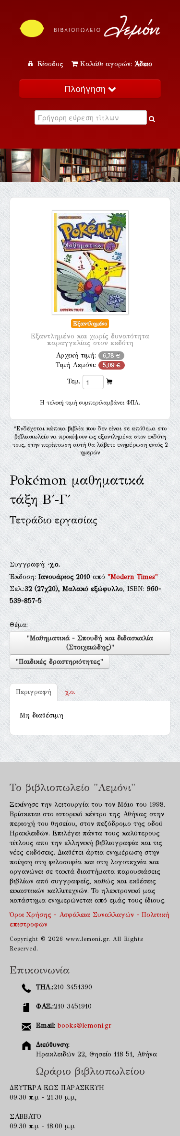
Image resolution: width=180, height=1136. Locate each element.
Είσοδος (50, 64)
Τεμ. (73, 381)
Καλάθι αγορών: (116, 64)
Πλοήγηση (86, 88)
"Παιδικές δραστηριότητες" (59, 662)
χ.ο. (70, 692)
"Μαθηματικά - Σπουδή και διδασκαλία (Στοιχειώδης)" (90, 643)
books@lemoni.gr (84, 1025)
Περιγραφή (33, 692)
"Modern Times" (133, 577)
